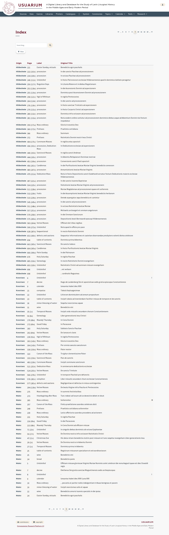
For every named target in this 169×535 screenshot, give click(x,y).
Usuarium (30, 5)
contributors (24, 522)
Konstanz (20, 277)
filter (22, 52)
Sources (23, 14)
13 (147, 32)
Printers (59, 14)
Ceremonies (97, 14)
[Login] (162, 4)
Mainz (18, 387)
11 (141, 32)
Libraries (49, 14)
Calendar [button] (120, 14)
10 (138, 32)
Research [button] (141, 14)
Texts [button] (130, 14)
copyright (39, 522)
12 (144, 32)
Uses (32, 14)
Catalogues (70, 14)
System (86, 14)
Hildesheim (21, 67)
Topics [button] (108, 14)
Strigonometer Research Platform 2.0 (30, 526)
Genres (39, 14)
